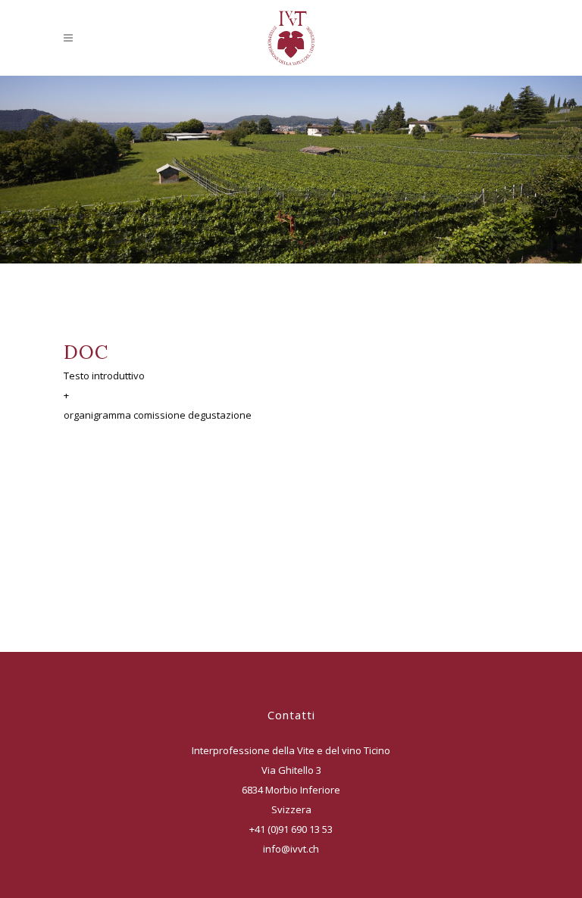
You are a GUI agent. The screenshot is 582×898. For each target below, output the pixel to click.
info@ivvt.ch (291, 849)
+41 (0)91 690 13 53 (291, 829)
